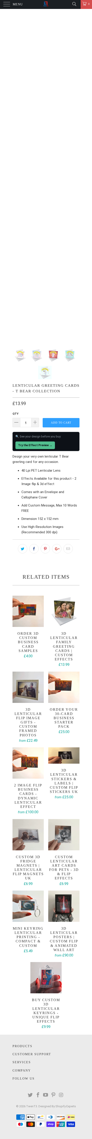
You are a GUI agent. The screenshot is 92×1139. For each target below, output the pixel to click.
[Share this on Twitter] (22, 548)
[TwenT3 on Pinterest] (53, 1095)
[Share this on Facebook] (34, 548)
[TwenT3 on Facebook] (38, 1095)
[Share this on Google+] (56, 548)
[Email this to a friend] (68, 548)
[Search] (74, 4)
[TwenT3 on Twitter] (30, 1095)
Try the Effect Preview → (35, 445)
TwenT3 (31, 1106)
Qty (16, 413)
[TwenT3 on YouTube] (45, 1095)
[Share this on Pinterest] (45, 548)
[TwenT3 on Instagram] (61, 1095)
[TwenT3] (46, 4)
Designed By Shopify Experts (57, 1106)
